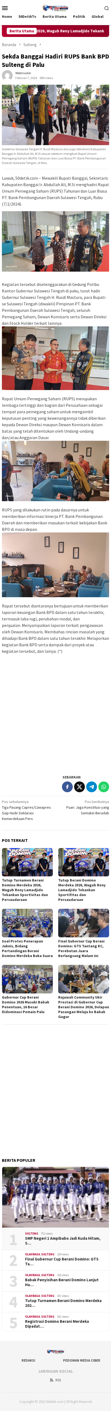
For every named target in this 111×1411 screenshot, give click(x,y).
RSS (58, 1380)
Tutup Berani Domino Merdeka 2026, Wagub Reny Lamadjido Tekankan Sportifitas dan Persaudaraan (82, 890)
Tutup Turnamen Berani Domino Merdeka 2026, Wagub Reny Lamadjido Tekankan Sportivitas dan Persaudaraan (25, 890)
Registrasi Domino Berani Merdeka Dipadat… (57, 1324)
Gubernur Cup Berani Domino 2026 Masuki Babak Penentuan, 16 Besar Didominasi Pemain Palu (25, 1004)
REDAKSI (28, 1360)
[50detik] (55, 7)
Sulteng (31, 1233)
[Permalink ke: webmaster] (7, 75)
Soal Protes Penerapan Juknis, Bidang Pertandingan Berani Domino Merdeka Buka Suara (27, 948)
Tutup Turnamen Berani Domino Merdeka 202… (63, 1303)
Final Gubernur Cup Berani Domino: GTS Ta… (62, 1261)
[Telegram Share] (91, 786)
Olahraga (32, 1254)
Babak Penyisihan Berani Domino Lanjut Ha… (62, 1282)
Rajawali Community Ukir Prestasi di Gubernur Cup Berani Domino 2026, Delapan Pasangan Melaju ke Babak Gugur (83, 1007)
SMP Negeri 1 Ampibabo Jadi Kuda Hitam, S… (62, 1241)
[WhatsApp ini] (103, 786)
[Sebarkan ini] (67, 786)
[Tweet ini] (79, 786)
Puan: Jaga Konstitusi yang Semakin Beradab (87, 807)
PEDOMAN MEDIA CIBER (81, 1360)
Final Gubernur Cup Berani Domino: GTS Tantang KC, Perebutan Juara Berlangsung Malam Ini (81, 948)
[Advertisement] (55, 714)
